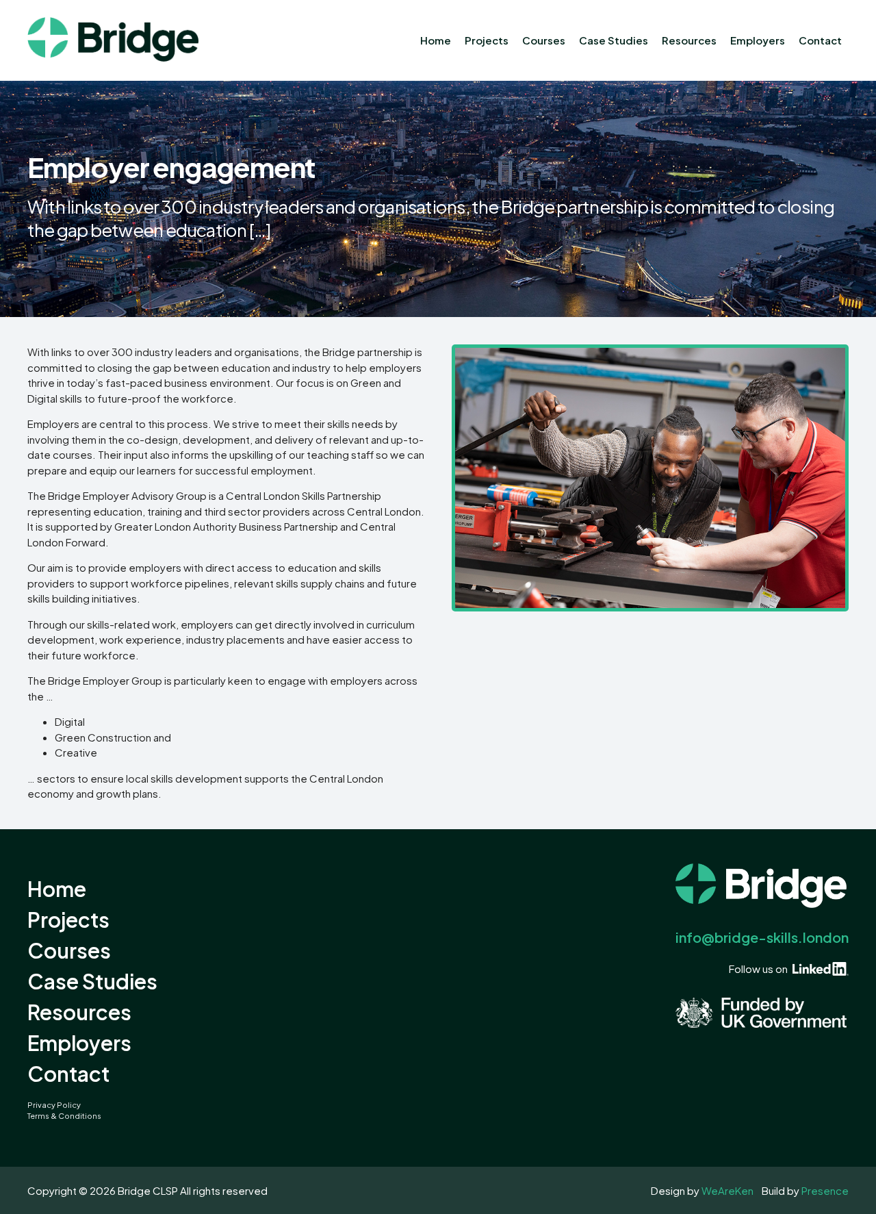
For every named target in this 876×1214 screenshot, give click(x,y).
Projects (486, 40)
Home (435, 40)
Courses (543, 40)
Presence (825, 1190)
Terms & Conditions (64, 1115)
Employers (757, 40)
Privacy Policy (54, 1104)
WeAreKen (727, 1190)
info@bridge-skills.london (762, 937)
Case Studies (613, 40)
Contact (820, 40)
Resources (689, 40)
